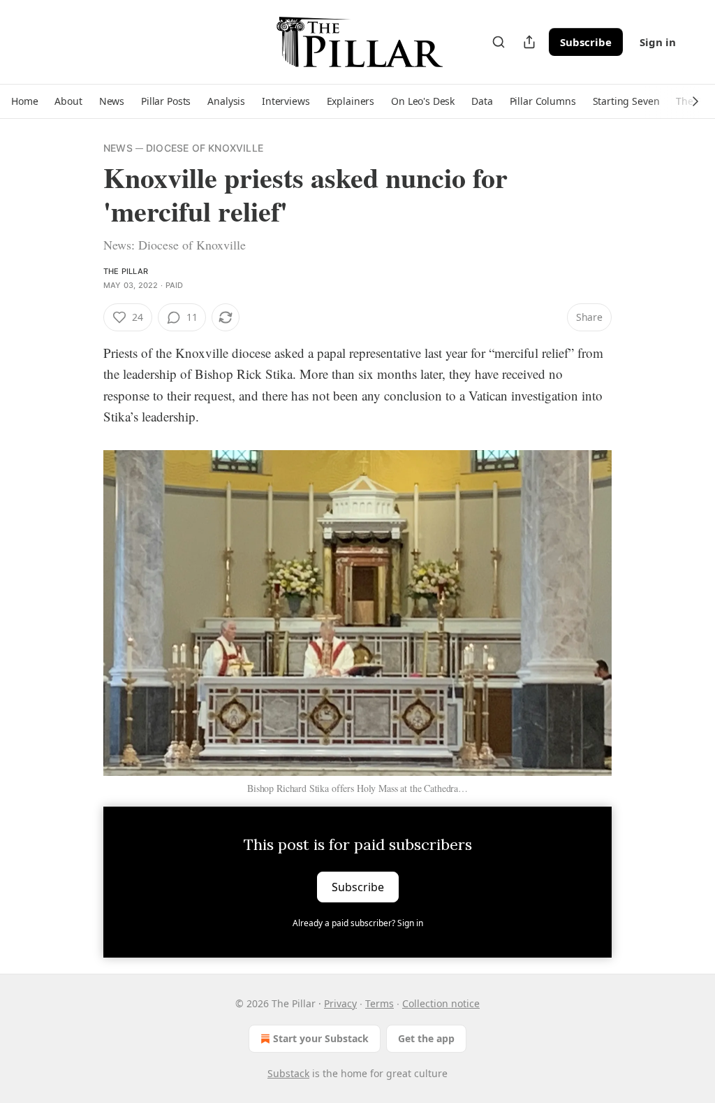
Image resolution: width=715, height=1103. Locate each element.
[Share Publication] (529, 42)
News (118, 148)
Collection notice (441, 1003)
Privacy (340, 1003)
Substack (288, 1073)
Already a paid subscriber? (358, 923)
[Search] (499, 42)
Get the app (426, 1038)
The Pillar (125, 271)
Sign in (658, 42)
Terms (379, 1003)
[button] (24, 101)
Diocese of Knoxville (204, 148)
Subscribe (586, 42)
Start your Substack (321, 1038)
